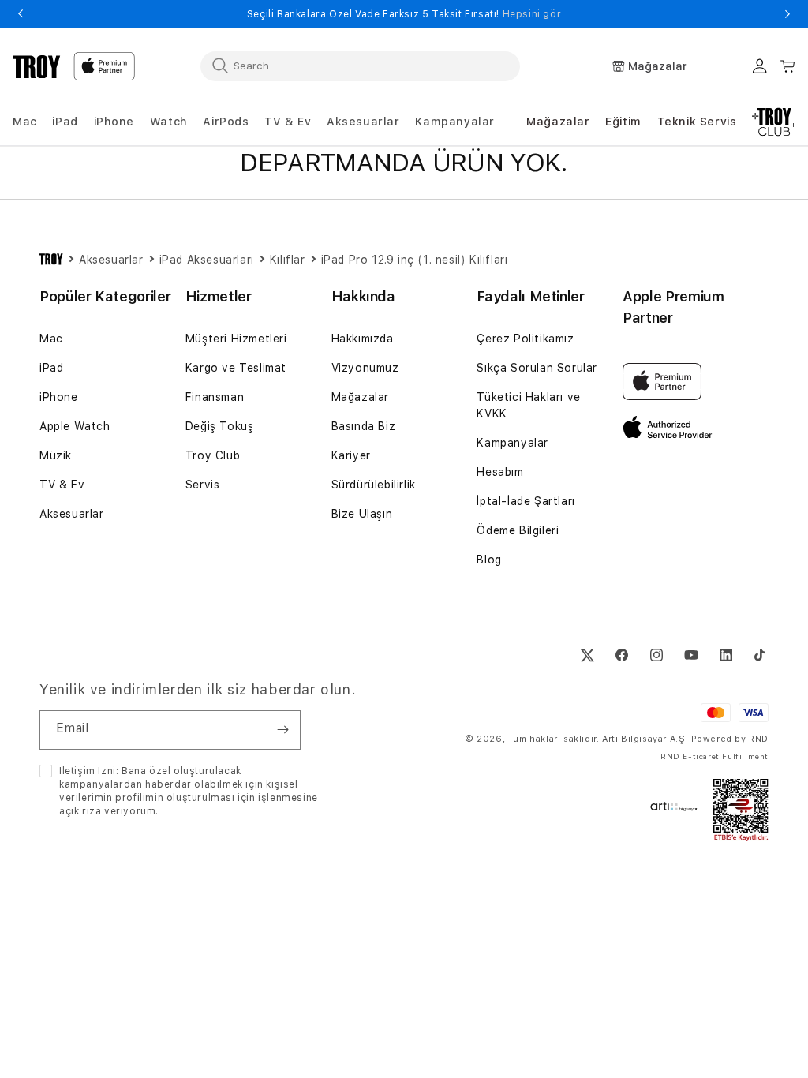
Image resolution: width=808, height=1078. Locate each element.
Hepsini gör (532, 14)
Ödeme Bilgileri (518, 530)
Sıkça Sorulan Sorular (537, 367)
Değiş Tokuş (219, 426)
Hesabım (500, 472)
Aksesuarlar (71, 513)
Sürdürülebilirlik (373, 484)
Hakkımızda (362, 338)
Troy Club (212, 455)
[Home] (37, 66)
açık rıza (80, 811)
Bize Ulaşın (362, 513)
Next (787, 14)
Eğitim (623, 121)
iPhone (58, 397)
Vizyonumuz (365, 367)
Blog (489, 559)
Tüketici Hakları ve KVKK (528, 405)
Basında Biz (363, 426)
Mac (51, 338)
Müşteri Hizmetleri (236, 338)
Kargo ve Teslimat (235, 367)
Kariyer (351, 455)
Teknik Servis (697, 121)
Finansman (214, 397)
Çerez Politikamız (525, 338)
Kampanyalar (512, 442)
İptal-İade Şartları (525, 501)
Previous (20, 14)
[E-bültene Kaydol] (282, 730)
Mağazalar (557, 121)
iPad (51, 367)
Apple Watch (74, 426)
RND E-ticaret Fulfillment (714, 756)
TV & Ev (61, 484)
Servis (202, 484)
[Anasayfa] (51, 259)
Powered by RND (730, 739)
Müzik (55, 455)
